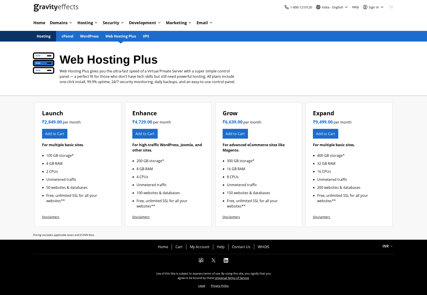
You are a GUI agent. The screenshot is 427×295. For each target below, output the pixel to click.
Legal (201, 286)
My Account (199, 246)
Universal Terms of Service (232, 278)
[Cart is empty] (391, 7)
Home (163, 246)
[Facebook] (201, 261)
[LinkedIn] (226, 261)
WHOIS (263, 246)
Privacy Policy (220, 286)
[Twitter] (213, 261)
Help (221, 246)
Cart (179, 246)
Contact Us (241, 246)
